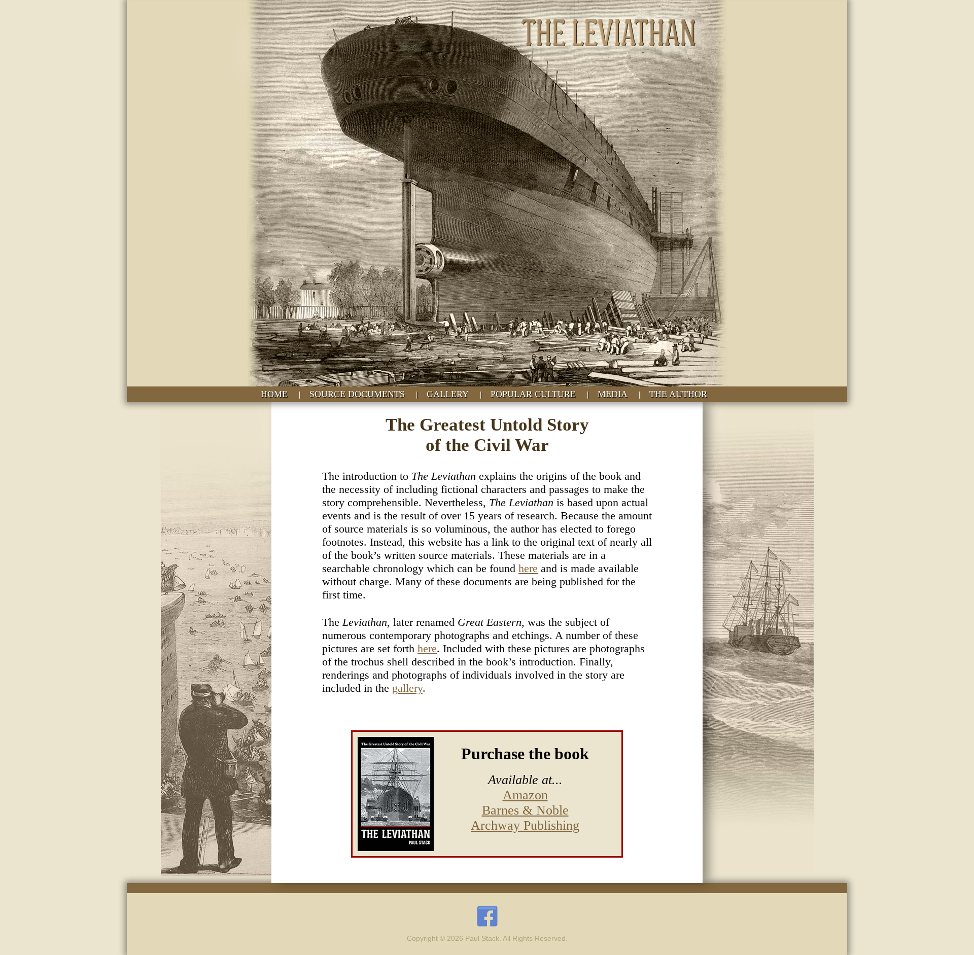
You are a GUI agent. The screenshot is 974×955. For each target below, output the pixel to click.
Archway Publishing (525, 825)
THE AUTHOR (678, 394)
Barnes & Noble (525, 810)
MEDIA (613, 394)
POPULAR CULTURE (533, 394)
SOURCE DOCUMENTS (357, 394)
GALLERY (448, 394)
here (528, 568)
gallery (407, 688)
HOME (274, 394)
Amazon (525, 795)
